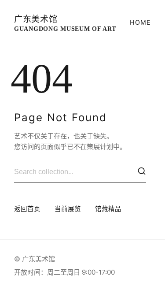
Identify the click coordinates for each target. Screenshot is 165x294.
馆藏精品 (108, 208)
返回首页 (27, 208)
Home (140, 22)
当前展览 (68, 208)
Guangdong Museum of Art (65, 23)
